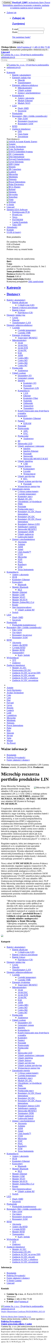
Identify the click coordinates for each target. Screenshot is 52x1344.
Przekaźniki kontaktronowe (24, 625)
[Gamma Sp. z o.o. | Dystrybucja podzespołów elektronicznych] (26, 57)
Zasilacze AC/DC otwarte (23, 675)
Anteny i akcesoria (26, 98)
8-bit (20, 353)
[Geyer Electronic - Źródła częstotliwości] (15, 162)
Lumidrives (12, 715)
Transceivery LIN (31, 388)
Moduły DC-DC (25, 499)
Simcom (10, 733)
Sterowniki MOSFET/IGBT (35, 458)
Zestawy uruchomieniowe (29, 93)
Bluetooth (22, 584)
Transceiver (28, 406)
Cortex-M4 (22, 363)
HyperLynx (17, 214)
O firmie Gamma (14, 1280)
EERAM (27, 423)
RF (19, 441)
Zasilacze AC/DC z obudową (25, 678)
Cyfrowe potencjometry (28, 491)
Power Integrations (15, 725)
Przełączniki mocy (26, 509)
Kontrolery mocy (25, 496)
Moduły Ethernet (25, 100)
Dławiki (21, 80)
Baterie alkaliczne (20, 302)
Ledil (9, 713)
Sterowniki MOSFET (27, 529)
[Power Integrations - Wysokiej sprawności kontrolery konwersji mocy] (16, 182)
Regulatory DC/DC (26, 516)
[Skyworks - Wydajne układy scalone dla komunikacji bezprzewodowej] (12, 194)
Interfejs (21, 380)
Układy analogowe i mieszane (31, 446)
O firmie (10, 204)
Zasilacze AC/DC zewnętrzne (25, 680)
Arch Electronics (14, 690)
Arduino (21, 544)
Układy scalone (24, 90)
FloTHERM (17, 219)
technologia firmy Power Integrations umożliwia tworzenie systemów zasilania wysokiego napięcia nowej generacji (26, 5)
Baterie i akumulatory (16, 300)
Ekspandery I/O (25, 375)
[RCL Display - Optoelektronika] (14, 187)
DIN (20, 131)
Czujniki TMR (24, 333)
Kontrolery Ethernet (32, 418)
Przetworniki (23, 428)
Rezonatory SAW (25, 123)
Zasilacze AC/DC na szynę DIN (26, 673)
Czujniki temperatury (27, 330)
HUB (14, 577)
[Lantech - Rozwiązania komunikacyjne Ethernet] (11, 172)
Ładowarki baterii (25, 537)
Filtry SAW (23, 118)
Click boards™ (24, 552)
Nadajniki (27, 401)
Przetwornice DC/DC (21, 670)
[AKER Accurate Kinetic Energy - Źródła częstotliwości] (22, 141)
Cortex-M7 (22, 365)
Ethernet (27, 395)
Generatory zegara (26, 378)
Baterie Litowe (18, 310)
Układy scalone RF (26, 610)
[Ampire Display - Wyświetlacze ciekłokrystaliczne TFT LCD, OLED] (11, 144)
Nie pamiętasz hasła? (21, 37)
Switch (15, 612)
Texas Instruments (26, 569)
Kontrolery (22, 416)
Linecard (10, 207)
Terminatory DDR (26, 532)
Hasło (14, 32)
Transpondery (18, 652)
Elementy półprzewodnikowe (19, 325)
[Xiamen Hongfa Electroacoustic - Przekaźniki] (11, 167)
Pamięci (21, 421)
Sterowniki (28, 456)
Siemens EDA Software (17, 209)
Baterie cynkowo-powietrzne (25, 307)
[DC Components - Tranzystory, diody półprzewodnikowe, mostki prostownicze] (15, 154)
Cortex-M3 (22, 360)
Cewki (15, 317)
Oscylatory (17, 632)
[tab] (29, 287)
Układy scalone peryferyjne (30, 481)
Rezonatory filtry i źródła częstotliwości (24, 627)
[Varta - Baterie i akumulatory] (10, 199)
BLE (20, 589)
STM (20, 567)
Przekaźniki (12, 622)
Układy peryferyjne (26, 476)
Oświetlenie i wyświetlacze (30, 501)
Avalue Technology (15, 692)
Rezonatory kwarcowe (28, 121)
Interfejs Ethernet (30, 451)
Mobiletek (11, 720)
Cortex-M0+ (23, 358)
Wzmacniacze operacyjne (29, 486)
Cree (9, 697)
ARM (20, 355)
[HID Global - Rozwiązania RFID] (13, 164)
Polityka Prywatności (16, 757)
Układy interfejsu (25, 461)
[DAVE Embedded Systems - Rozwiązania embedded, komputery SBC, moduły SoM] (20, 151)
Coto (9, 695)
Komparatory (29, 469)
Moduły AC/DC (19, 668)
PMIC (20, 504)
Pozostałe (27, 385)
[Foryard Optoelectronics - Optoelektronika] (18, 159)
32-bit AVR (23, 348)
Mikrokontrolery (25, 88)
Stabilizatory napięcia (27, 526)
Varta (9, 738)
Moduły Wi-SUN (19, 600)
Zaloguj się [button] (11, 12)
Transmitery (28, 408)
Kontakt (10, 230)
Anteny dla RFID (20, 645)
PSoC (20, 562)
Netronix (10, 723)
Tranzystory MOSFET (28, 338)
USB (25, 464)
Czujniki (16, 327)
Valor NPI (16, 224)
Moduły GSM (18, 594)
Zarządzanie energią (21, 489)
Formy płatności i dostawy (18, 760)
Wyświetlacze (13, 657)
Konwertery (17, 582)
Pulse (9, 728)
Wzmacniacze (29, 474)
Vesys (14, 217)
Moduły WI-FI (18, 597)
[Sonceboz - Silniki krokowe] (12, 197)
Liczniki (27, 471)
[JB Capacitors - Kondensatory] (14, 169)
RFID (9, 640)
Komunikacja (24, 390)
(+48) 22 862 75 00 (41, 47)
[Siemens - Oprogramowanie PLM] (11, 192)
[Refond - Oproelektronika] (11, 189)
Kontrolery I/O (29, 383)
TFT (14, 660)
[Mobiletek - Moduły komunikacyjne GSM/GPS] (12, 177)
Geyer (9, 705)
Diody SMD (23, 108)
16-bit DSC (23, 345)
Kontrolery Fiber (30, 398)
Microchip (22, 557)
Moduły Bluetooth (20, 587)
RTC (25, 479)
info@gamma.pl (24, 47)
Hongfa (10, 708)
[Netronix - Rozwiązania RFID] (12, 179)
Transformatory (24, 82)
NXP (20, 559)
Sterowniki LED (25, 443)
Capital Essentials (20, 222)
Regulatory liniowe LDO (29, 524)
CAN (25, 393)
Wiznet (10, 740)
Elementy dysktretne (21, 335)
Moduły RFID (18, 650)
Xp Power (11, 743)
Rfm (9, 730)
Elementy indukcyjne (16, 315)
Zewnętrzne (23, 136)
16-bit (20, 343)
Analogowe (23, 370)
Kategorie (11, 72)
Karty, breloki (24, 655)
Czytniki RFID (18, 647)
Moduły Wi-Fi (24, 103)
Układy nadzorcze (26, 534)
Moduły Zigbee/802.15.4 (23, 602)
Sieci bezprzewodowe (21, 607)
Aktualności (12, 227)
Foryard (10, 703)
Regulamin (11, 755)
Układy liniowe (24, 466)
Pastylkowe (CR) (25, 312)
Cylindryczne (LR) (26, 305)
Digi (9, 700)
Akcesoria (22, 542)
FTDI (20, 554)
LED (9, 615)
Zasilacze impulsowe (16, 665)
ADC (25, 431)
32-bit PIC (22, 350)
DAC (25, 433)
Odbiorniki (28, 403)
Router (15, 605)
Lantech (10, 710)
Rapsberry (22, 564)
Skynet (10, 735)
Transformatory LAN (21, 322)
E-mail (15, 29)
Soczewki (22, 111)
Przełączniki (17, 368)
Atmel (20, 549)
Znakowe (16, 663)
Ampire (10, 687)
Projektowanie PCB (21, 212)
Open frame (23, 134)
